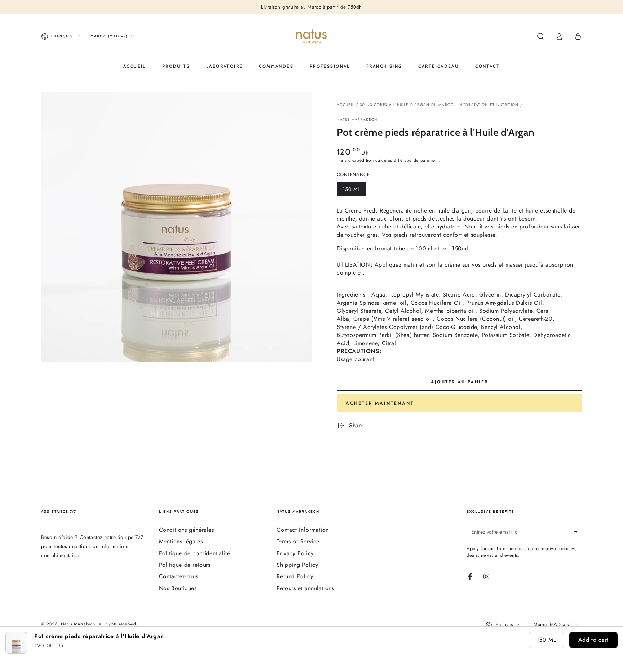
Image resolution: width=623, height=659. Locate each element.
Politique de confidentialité (194, 553)
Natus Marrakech (357, 119)
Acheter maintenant (380, 403)
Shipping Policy (297, 565)
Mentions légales (181, 541)
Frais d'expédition (355, 160)
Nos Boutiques (178, 588)
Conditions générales (186, 530)
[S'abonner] (578, 532)
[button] (540, 36)
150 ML (354, 191)
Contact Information (302, 530)
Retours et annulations (305, 588)
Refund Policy (295, 576)
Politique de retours (185, 565)
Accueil (345, 104)
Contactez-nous (178, 576)
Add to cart (593, 640)
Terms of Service (298, 541)
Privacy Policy (295, 553)
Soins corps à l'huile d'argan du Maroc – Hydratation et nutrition (439, 104)
